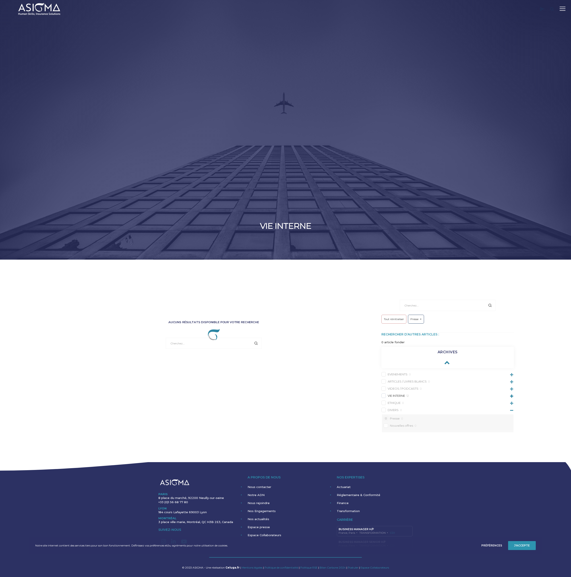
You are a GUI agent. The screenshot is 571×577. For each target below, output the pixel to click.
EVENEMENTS (398, 374)
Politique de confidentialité (281, 567)
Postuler (353, 567)
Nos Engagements (262, 511)
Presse (395, 418)
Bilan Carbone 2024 (333, 567)
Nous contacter (259, 487)
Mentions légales (252, 567)
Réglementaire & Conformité (358, 495)
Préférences (491, 545)
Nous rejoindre (259, 503)
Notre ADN (256, 495)
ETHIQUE (394, 403)
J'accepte (522, 545)
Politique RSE (309, 567)
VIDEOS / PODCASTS (403, 388)
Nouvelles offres (401, 425)
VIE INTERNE (396, 395)
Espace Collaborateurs (264, 535)
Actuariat (344, 487)
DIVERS (393, 410)
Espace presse (259, 527)
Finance (343, 503)
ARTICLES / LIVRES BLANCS (407, 381)
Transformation (348, 511)
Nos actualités (258, 519)
